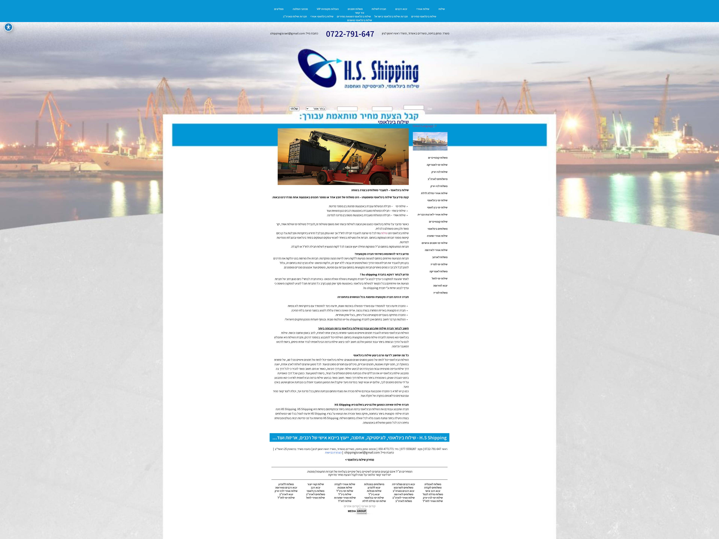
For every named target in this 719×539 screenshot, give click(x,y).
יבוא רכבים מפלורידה (403, 484)
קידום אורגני (368, 506)
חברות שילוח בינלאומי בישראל (391, 16)
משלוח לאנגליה (432, 484)
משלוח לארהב (440, 257)
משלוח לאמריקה (439, 271)
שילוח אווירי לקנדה (344, 484)
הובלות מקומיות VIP (328, 9)
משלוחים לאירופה (403, 494)
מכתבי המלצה (300, 9)
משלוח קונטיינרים (438, 157)
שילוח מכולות (374, 491)
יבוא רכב (315, 487)
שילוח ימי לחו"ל (286, 497)
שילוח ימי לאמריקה (437, 164)
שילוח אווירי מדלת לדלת (434, 193)
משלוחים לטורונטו (403, 487)
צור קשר (359, 12)
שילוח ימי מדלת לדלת (374, 501)
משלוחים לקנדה (433, 487)
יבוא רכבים (401, 9)
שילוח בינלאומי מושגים (359, 20)
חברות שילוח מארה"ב (295, 16)
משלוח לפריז (440, 292)
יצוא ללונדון (374, 487)
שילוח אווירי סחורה (437, 236)
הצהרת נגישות (333, 452)
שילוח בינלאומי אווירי (321, 16)
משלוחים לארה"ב (315, 494)
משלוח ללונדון (286, 484)
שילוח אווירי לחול (315, 497)
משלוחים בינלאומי (438, 228)
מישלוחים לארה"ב (438, 179)
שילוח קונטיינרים (438, 221)
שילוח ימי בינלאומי (437, 200)
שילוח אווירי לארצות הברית (433, 214)
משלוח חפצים (355, 9)
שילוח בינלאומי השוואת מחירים (354, 16)
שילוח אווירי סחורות (345, 497)
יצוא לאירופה (440, 285)
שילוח (442, 9)
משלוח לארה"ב (403, 501)
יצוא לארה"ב (286, 494)
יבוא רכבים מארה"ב (403, 491)
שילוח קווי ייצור (315, 484)
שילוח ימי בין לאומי (437, 207)
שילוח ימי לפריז (439, 264)
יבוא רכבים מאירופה (286, 487)
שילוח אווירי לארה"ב (403, 497)
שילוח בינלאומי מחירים (423, 16)
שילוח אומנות (344, 487)
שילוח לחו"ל (344, 501)
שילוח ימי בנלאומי (374, 497)
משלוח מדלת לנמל (433, 494)
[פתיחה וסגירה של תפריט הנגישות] (8, 27)
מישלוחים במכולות (374, 484)
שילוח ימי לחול (440, 278)
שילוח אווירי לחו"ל (433, 501)
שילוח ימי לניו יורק (433, 497)
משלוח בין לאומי (315, 491)
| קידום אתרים (352, 506)
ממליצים (278, 9)
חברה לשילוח (379, 9)
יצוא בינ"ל (374, 494)
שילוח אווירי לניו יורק (286, 491)
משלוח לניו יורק (439, 186)
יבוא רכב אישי (432, 491)
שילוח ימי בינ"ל (344, 491)
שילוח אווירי (422, 9)
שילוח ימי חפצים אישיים (435, 243)
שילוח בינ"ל (344, 494)
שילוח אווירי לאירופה (436, 250)
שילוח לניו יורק (439, 172)
